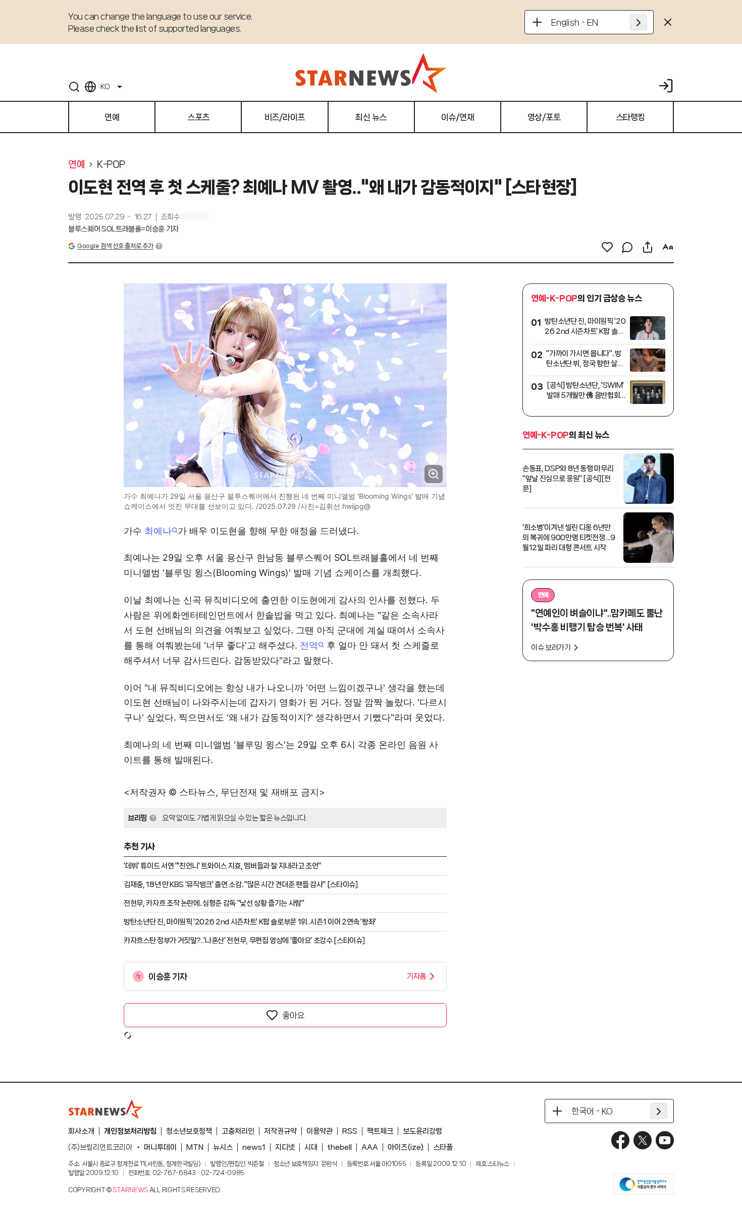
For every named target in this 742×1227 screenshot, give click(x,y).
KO (105, 87)
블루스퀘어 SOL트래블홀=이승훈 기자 (123, 229)
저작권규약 (280, 1131)
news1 (254, 1147)
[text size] (668, 247)
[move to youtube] (665, 1140)
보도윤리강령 (422, 1131)
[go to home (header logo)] (371, 72)
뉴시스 (223, 1147)
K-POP (111, 164)
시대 (310, 1147)
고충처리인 (238, 1131)
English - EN (574, 22)
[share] (648, 247)
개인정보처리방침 (130, 1131)
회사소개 (81, 1131)
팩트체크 (380, 1131)
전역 (309, 645)
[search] (74, 87)
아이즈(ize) (405, 1147)
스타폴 (443, 1147)
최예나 (158, 530)
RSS (349, 1131)
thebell (339, 1147)
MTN (194, 1147)
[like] (607, 247)
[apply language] (638, 22)
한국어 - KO (592, 1111)
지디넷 (285, 1147)
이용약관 (319, 1131)
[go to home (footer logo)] (106, 1109)
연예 (76, 164)
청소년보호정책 (189, 1131)
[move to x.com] (642, 1140)
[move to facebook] (620, 1140)
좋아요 (293, 1015)
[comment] (627, 247)
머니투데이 (160, 1147)
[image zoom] (434, 474)
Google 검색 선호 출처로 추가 (115, 246)
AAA (369, 1147)
